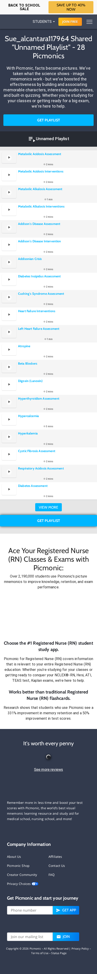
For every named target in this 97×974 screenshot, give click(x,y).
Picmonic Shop (18, 865)
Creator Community (22, 875)
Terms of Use (39, 953)
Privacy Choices (19, 884)
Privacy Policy (80, 948)
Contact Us (56, 865)
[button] (48, 614)
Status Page (59, 953)
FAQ (51, 875)
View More (48, 507)
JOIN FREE (70, 21)
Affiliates (55, 856)
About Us (14, 856)
